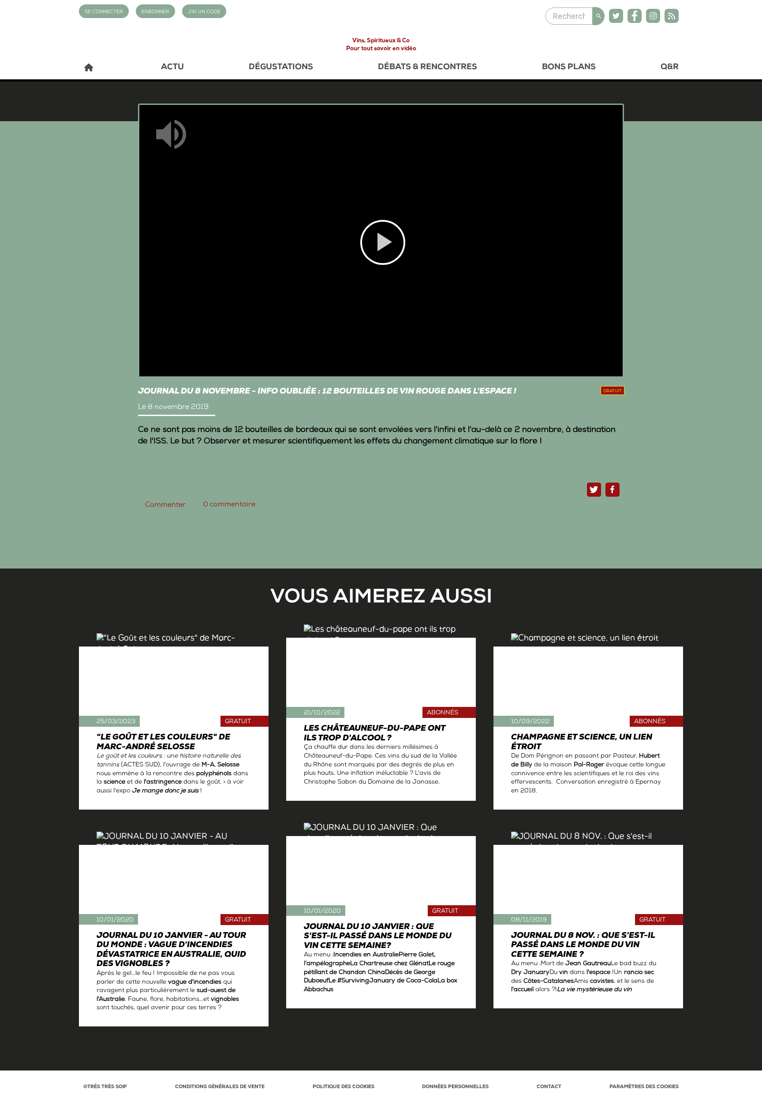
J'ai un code (204, 12)
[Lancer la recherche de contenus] (599, 16)
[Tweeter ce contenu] (594, 490)
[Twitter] (616, 16)
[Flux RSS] (672, 16)
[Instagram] (653, 16)
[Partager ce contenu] (612, 490)
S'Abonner (155, 12)
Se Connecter (104, 12)
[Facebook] (635, 16)
